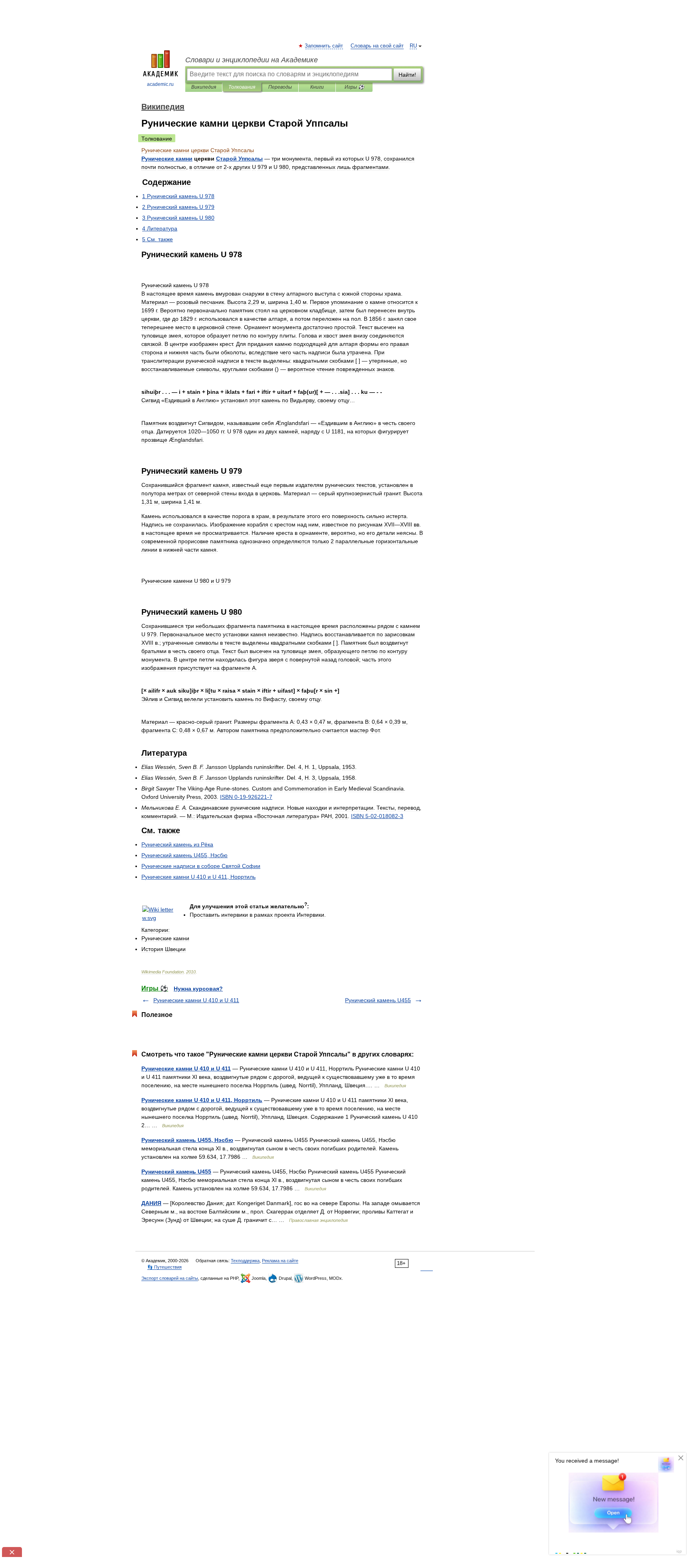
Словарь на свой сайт (377, 46)
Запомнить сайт (324, 46)
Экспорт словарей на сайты (169, 1278)
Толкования (241, 87)
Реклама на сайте (280, 1260)
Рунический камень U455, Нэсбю (187, 1140)
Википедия (203, 87)
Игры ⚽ (354, 87)
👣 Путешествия (164, 1267)
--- (246, 797)
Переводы (280, 87)
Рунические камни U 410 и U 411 (196, 1000)
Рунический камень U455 (378, 1000)
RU (413, 46)
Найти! (407, 74)
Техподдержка (245, 1260)
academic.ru (160, 84)
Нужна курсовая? (198, 988)
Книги (317, 87)
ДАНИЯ (151, 1203)
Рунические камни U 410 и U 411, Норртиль (201, 1100)
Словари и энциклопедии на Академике (251, 60)
